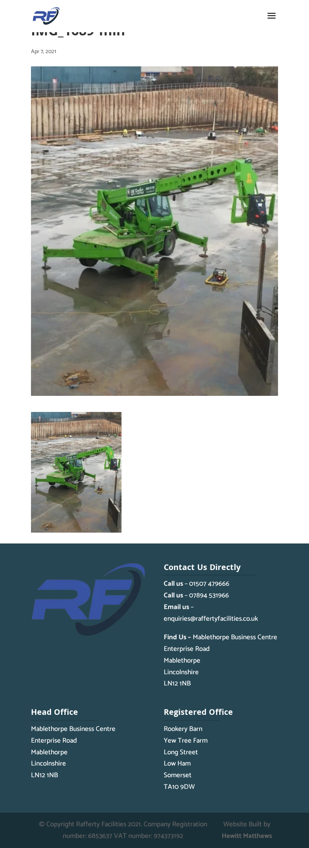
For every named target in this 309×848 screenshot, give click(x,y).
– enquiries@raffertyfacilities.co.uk (211, 612)
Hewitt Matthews (247, 836)
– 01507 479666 (196, 583)
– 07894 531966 (196, 595)
